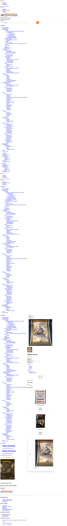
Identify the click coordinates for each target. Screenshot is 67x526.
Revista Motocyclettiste (10, 149)
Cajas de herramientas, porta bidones (13, 229)
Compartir (31, 366)
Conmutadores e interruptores (11, 37)
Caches (8, 78)
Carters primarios (9, 54)
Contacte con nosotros (6, 182)
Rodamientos (9, 141)
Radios (6, 134)
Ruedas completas (10, 140)
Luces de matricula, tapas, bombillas (13, 246)
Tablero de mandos (10, 71)
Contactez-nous (5, 501)
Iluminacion (7, 83)
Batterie (8, 75)
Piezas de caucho (7, 56)
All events (5, 455)
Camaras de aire (9, 126)
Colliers (8, 115)
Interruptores (9, 84)
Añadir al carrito (30, 362)
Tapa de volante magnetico (11, 52)
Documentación (7, 145)
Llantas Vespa (9, 132)
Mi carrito (4, 10)
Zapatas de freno (7, 48)
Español (4, 3)
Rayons (6, 158)
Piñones (8, 281)
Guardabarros (7, 47)
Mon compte (5, 505)
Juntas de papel (9, 98)
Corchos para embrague (11, 263)
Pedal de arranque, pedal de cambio (12, 59)
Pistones (8, 101)
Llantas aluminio (9, 131)
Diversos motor (9, 104)
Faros (5, 86)
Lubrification (9, 108)
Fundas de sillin (9, 64)
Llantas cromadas (9, 128)
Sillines (6, 63)
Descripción (31, 371)
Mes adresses (5, 508)
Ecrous (8, 116)
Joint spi (8, 107)
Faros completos (9, 90)
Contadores (11, 33)
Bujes (8, 142)
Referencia (29, 360)
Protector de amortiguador (11, 213)
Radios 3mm (9, 298)
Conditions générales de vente (7, 499)
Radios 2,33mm (9, 297)
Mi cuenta (4, 181)
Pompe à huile (9, 105)
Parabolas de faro (9, 88)
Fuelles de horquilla (10, 60)
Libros (8, 148)
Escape (6, 111)
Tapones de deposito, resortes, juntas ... (13, 72)
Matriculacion (9, 230)
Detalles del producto (32, 372)
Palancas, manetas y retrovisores (12, 39)
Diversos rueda (7, 139)
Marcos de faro (9, 87)
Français (4, 2)
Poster (8, 147)
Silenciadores (9, 113)
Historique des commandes (7, 506)
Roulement (8, 106)
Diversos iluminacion (10, 247)
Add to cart (40, 409)
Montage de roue (7, 159)
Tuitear (30, 367)
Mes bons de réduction (6, 510)
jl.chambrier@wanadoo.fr (7, 522)
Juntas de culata (9, 100)
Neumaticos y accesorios (9, 123)
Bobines (8, 76)
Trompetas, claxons (12, 35)
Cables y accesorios (12, 195)
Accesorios (8, 91)
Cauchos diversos (10, 61)
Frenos (6, 46)
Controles (6, 30)
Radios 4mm (9, 138)
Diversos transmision (10, 120)
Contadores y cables (10, 32)
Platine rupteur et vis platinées (12, 80)
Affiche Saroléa (40, 429)
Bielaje (8, 103)
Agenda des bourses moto (7, 500)
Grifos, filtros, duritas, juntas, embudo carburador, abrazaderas (17, 97)
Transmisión (7, 118)
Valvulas (8, 264)
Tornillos (8, 45)
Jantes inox (8, 129)
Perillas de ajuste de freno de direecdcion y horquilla (15, 31)
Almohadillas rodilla (10, 62)
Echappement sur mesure (7, 514)
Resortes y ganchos (10, 66)
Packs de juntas (9, 94)
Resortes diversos (9, 42)
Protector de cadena (10, 55)
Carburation (9, 109)
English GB (5, 4)
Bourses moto (2, 443)
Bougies (8, 77)
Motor (6, 93)
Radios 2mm (9, 135)
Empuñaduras (9, 57)
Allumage (6, 74)
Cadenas (8, 121)
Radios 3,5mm (9, 137)
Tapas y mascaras (7, 50)
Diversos (6, 44)
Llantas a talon (9, 130)
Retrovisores (9, 70)
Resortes (6, 41)
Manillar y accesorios (8, 38)
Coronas (8, 280)
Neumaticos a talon (10, 125)
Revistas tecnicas (9, 146)
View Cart (2, 20)
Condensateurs (9, 79)
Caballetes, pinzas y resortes (11, 36)
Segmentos (8, 96)
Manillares (8, 40)
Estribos (8, 58)
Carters (6, 53)
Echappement (7, 157)
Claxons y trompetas (10, 196)
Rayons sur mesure (6, 515)
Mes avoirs (4, 507)
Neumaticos (9, 124)
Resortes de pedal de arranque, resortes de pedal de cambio (16, 43)
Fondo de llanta (9, 133)
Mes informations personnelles (8, 509)
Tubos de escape (9, 114)
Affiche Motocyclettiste (40, 405)
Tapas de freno (9, 212)
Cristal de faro (9, 89)
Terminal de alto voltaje (10, 81)
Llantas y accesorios (8, 127)
